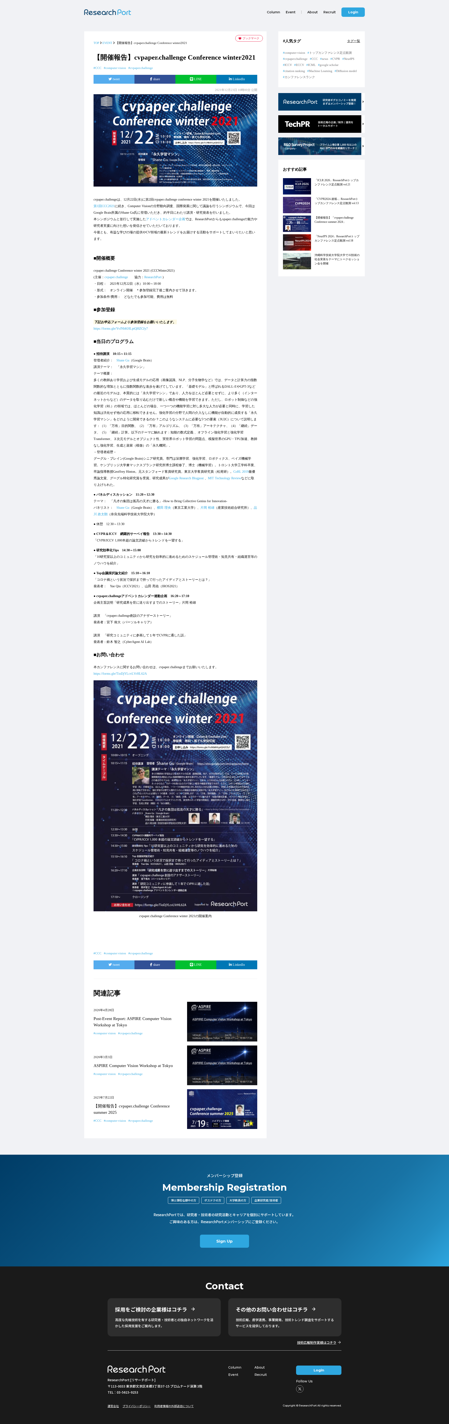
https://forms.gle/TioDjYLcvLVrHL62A (120, 673)
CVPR (336, 59)
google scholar (329, 65)
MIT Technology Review (224, 478)
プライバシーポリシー (137, 1406)
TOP (96, 43)
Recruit (260, 1375)
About (259, 1367)
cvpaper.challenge (141, 68)
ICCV (288, 65)
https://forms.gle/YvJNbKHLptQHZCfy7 (121, 328)
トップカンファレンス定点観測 (330, 52)
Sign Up (224, 1241)
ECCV (300, 65)
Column (234, 1367)
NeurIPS (349, 59)
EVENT (107, 43)
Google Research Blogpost (186, 478)
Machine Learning (320, 71)
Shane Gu (122, 360)
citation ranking (295, 71)
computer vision (115, 68)
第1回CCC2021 (104, 206)
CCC (98, 68)
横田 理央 (164, 507)
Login (353, 12)
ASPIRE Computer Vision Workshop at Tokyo (133, 1065)
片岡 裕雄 (207, 507)
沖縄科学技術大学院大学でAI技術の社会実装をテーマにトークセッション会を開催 (337, 259)
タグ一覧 (353, 41)
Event (233, 1375)
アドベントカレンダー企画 (165, 219)
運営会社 (113, 1406)
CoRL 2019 (241, 471)
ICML (312, 65)
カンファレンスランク (300, 77)
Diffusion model (346, 71)
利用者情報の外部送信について (174, 1406)
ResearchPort (153, 277)
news (325, 59)
